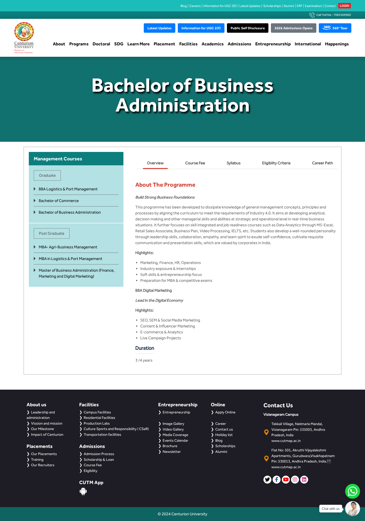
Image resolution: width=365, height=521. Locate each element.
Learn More (138, 43)
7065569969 (342, 15)
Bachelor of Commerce (59, 200)
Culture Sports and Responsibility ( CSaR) (116, 429)
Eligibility (90, 470)
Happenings (337, 43)
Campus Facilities (97, 412)
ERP (299, 6)
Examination (313, 6)
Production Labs (97, 423)
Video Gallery (173, 429)
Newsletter (172, 451)
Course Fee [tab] (195, 163)
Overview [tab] (155, 163)
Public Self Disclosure (248, 28)
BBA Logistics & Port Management (68, 189)
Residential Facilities (99, 417)
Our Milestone (42, 429)
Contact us (224, 429)
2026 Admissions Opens (294, 28)
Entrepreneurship (273, 43)
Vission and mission (46, 423)
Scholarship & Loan (99, 459)
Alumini (289, 6)
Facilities (188, 43)
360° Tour (340, 28)
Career (220, 423)
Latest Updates (249, 6)
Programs (79, 43)
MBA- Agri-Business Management (68, 247)
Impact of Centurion (47, 434)
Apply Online (225, 412)
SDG (118, 43)
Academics (213, 43)
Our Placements (44, 454)
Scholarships (272, 6)
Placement (164, 43)
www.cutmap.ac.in (286, 440)
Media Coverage (175, 435)
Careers (195, 6)
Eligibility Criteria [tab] (276, 163)
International (308, 43)
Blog (184, 6)
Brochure (170, 446)
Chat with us (331, 509)
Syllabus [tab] (234, 163)
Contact (330, 6)
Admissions (239, 43)
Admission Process (99, 454)
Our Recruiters (42, 465)
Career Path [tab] (322, 163)
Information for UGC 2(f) (220, 6)
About (59, 43)
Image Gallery (173, 423)
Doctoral (101, 43)
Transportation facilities (102, 434)
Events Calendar (175, 440)
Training (37, 459)
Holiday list (224, 435)
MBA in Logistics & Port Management (70, 258)
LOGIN (344, 5)
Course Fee (93, 465)
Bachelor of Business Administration (70, 212)
